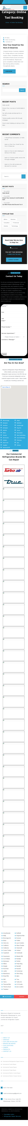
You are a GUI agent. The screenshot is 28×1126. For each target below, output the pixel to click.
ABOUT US (6, 1037)
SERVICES (6, 1039)
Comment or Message (8, 339)
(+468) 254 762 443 (14, 254)
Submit (4, 354)
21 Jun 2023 (7, 196)
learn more (8, 71)
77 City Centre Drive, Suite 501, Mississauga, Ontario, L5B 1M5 (12, 1100)
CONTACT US (7, 1051)
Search (5, 84)
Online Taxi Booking (10, 39)
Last (2, 318)
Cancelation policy (9, 1114)
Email (3, 320)
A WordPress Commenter (12, 137)
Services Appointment (8, 333)
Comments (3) (8, 41)
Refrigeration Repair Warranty (12, 1116)
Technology (15, 226)
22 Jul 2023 (6, 191)
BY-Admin (7, 37)
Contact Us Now (13, 259)
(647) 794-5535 (7, 1087)
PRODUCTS (6, 1049)
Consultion (6, 222)
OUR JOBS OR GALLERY (10, 1041)
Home (7, 22)
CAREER (5, 1047)
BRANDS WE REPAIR (9, 1043)
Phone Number (6, 327)
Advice (5, 219)
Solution (6, 226)
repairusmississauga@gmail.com (12, 1093)
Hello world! (5, 105)
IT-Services (16, 222)
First (2, 312)
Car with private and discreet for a (12, 204)
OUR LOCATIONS (8, 1045)
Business (13, 219)
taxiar (6, 144)
